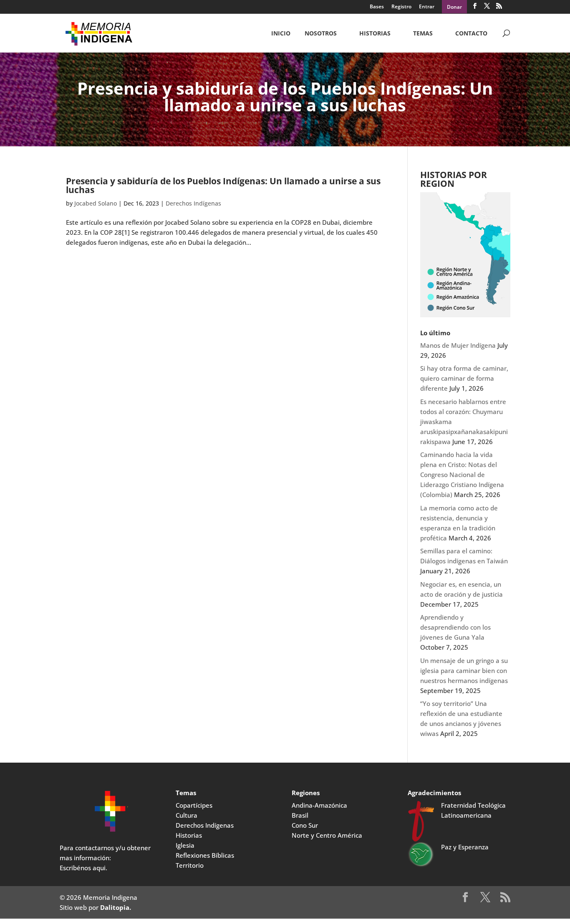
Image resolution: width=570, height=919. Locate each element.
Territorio (190, 865)
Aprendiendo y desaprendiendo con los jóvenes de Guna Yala (455, 627)
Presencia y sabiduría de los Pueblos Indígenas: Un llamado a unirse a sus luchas (223, 185)
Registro (401, 7)
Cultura (186, 815)
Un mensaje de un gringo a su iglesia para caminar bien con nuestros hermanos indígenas (464, 670)
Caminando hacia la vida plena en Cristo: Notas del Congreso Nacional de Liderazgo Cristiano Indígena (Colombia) (462, 474)
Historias (375, 33)
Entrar (426, 7)
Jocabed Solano (95, 203)
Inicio (280, 33)
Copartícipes (194, 805)
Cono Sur (305, 825)
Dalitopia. (115, 907)
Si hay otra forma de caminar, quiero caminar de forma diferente (464, 378)
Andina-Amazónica (319, 805)
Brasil (300, 815)
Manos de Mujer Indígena (458, 345)
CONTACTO (471, 33)
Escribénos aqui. (83, 868)
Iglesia (185, 845)
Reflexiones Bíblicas (205, 855)
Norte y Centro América (327, 835)
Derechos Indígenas (193, 203)
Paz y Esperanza (465, 847)
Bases (377, 7)
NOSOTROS (321, 33)
